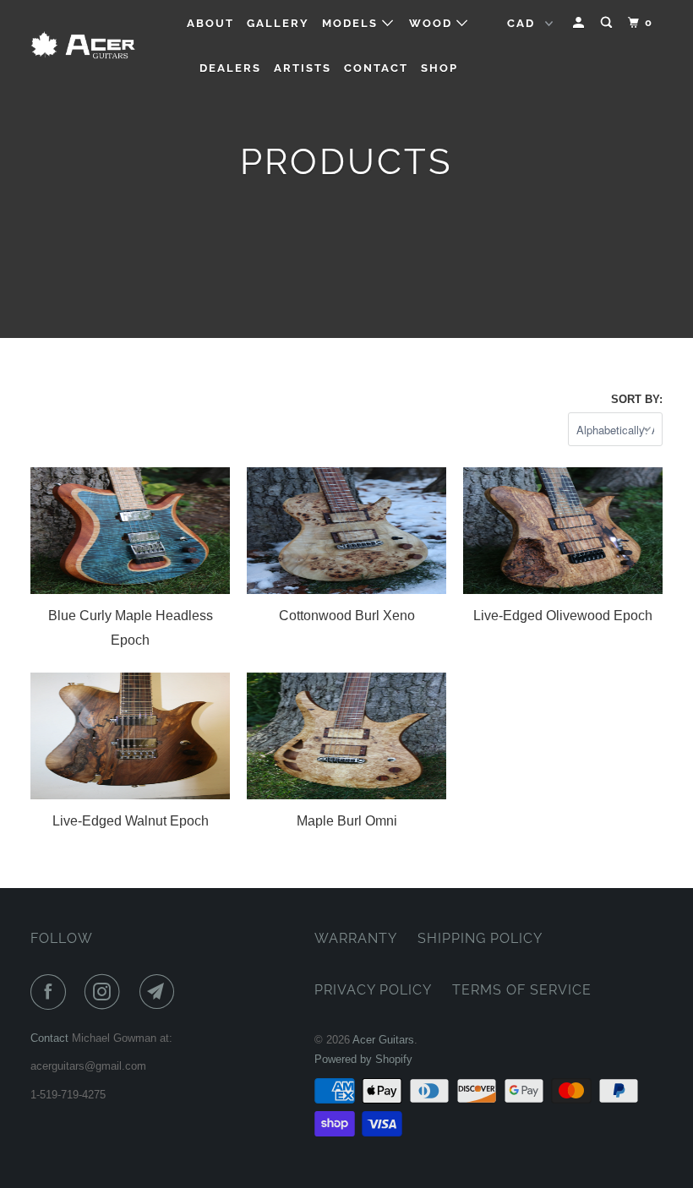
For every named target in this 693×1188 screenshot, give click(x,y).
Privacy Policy (373, 990)
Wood (432, 23)
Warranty (355, 938)
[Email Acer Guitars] (160, 992)
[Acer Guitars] (82, 45)
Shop (439, 68)
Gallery (278, 23)
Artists (302, 68)
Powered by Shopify (363, 1059)
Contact (376, 68)
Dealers (230, 68)
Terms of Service (522, 990)
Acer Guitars (383, 1039)
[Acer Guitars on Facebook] (51, 992)
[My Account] (581, 22)
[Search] (608, 22)
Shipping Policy (480, 938)
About (210, 23)
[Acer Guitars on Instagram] (106, 992)
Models (352, 23)
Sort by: (637, 399)
